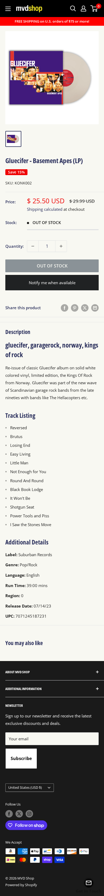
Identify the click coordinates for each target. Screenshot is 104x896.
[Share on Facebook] (64, 308)
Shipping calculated (44, 209)
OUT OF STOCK (52, 266)
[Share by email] (95, 308)
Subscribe (21, 758)
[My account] (83, 8)
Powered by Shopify (21, 884)
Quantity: (14, 246)
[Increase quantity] (61, 246)
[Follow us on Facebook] (9, 813)
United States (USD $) (25, 787)
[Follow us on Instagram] (29, 813)
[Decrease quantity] (32, 246)
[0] (94, 8)
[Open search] (73, 8)
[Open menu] (8, 9)
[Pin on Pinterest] (74, 308)
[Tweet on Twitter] (85, 308)
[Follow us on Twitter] (19, 813)
